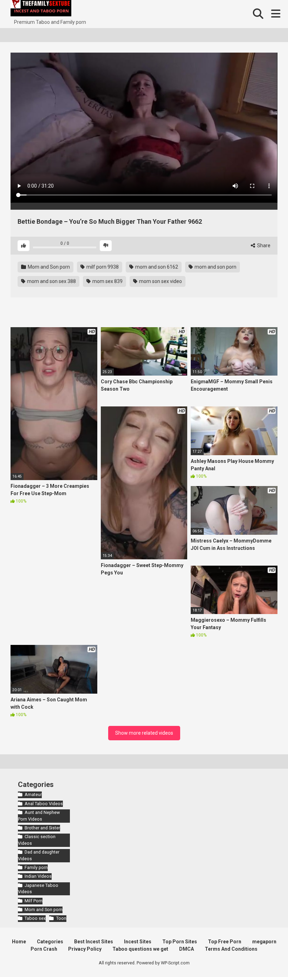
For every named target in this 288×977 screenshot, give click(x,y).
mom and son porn (215, 267)
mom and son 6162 (156, 267)
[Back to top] (264, 956)
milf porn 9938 (102, 267)
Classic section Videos (36, 840)
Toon (61, 918)
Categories (50, 941)
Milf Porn (33, 900)
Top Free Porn (224, 941)
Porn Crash (44, 949)
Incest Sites (137, 941)
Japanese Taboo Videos (38, 889)
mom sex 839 (107, 281)
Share (263, 245)
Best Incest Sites (93, 941)
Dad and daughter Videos (38, 855)
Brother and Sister (42, 827)
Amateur (33, 794)
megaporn (264, 941)
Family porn (36, 867)
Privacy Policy (85, 949)
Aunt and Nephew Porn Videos (39, 816)
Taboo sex (35, 918)
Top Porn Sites (179, 941)
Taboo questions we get (140, 949)
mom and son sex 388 (51, 281)
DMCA (186, 949)
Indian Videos (38, 876)
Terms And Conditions (231, 949)
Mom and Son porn (48, 267)
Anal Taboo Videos (44, 803)
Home (19, 941)
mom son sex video (160, 281)
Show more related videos (144, 733)
